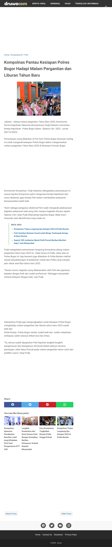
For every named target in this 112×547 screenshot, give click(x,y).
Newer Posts (11, 514)
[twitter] (30, 404)
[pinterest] (47, 404)
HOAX (67, 3)
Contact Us (47, 535)
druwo (59, 543)
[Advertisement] (56, 30)
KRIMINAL (55, 3)
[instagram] (68, 525)
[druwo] (15, 3)
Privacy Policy (71, 535)
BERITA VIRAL (39, 3)
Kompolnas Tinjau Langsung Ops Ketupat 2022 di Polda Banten (41, 229)
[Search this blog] (106, 7)
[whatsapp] (64, 404)
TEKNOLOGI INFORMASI (86, 3)
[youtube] (60, 525)
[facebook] (12, 404)
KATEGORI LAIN (14, 11)
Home (37, 535)
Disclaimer (58, 535)
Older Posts (66, 514)
